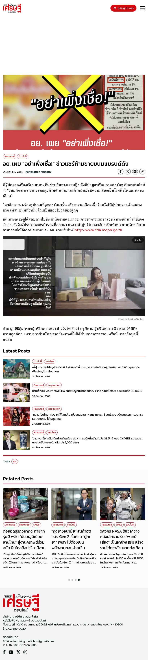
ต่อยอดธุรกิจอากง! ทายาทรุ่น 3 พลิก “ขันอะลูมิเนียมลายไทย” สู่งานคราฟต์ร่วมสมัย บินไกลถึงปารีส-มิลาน (24, 539)
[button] (69, 580)
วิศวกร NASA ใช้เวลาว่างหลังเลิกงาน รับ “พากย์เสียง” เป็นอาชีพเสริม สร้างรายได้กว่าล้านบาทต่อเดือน (121, 539)
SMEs (36, 525)
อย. (14, 461)
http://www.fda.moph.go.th (98, 230)
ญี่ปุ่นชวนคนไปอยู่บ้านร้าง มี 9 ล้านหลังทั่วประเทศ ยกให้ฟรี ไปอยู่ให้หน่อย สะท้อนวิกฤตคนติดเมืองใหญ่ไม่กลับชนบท (86, 369)
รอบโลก (50, 361)
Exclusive (10, 525)
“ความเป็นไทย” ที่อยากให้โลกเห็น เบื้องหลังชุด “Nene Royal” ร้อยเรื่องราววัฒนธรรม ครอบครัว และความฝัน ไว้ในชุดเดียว (87, 416)
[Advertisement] (75, 44)
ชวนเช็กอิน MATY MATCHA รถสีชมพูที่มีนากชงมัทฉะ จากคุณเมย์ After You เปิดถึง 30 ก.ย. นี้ (87, 391)
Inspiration (54, 385)
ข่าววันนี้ (23, 156)
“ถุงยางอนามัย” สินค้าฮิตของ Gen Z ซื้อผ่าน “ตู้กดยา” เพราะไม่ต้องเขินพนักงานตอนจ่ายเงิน (71, 539)
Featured (10, 156)
